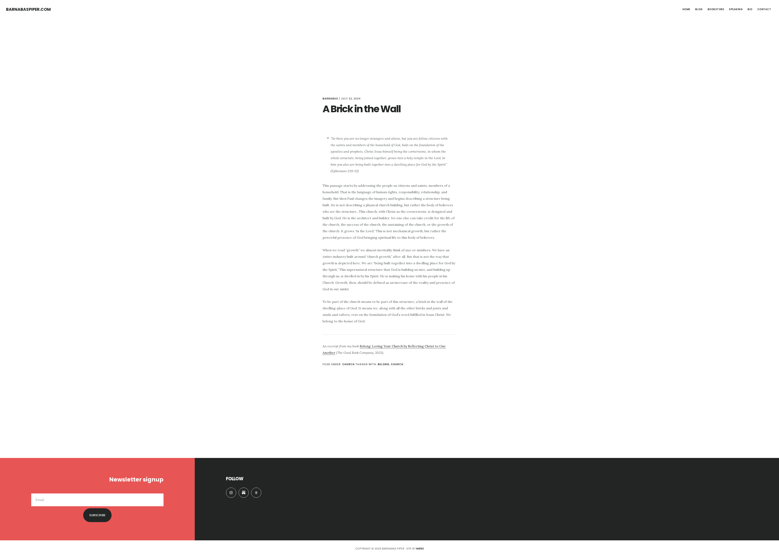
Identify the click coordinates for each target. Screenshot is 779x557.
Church (348, 364)
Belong (383, 364)
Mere (420, 549)
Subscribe (97, 515)
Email (159, 490)
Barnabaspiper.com (28, 9)
